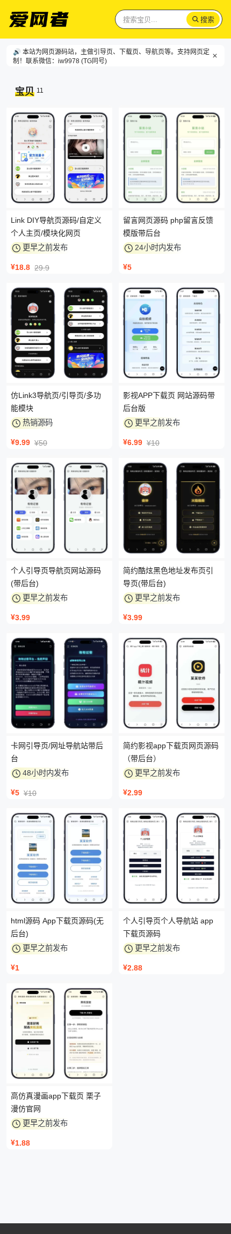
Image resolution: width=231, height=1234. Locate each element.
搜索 (207, 20)
